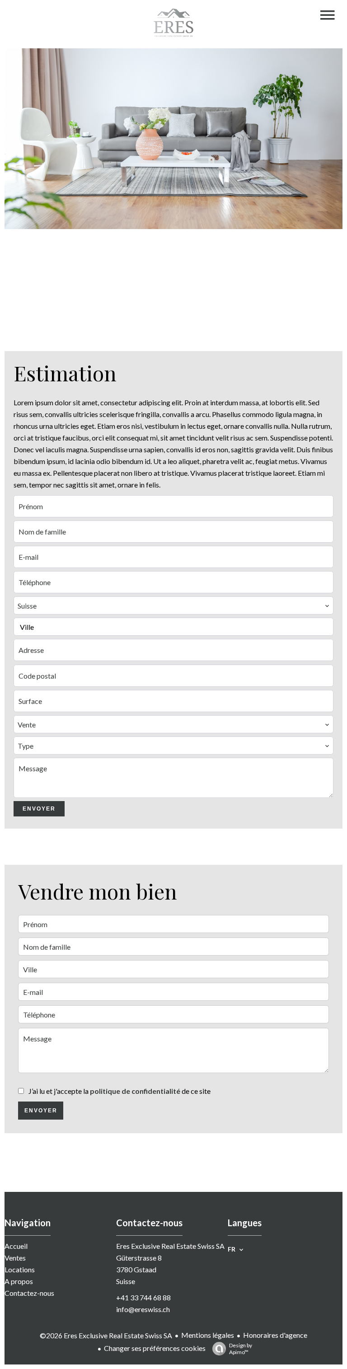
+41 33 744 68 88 (143, 1297)
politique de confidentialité (135, 1091)
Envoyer (39, 809)
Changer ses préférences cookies (155, 1348)
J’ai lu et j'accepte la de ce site (119, 1091)
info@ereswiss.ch (143, 1309)
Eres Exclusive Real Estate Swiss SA (170, 1246)
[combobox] (173, 605)
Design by (240, 1348)
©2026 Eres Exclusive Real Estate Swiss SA (106, 1335)
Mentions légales (207, 1335)
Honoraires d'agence (275, 1335)
